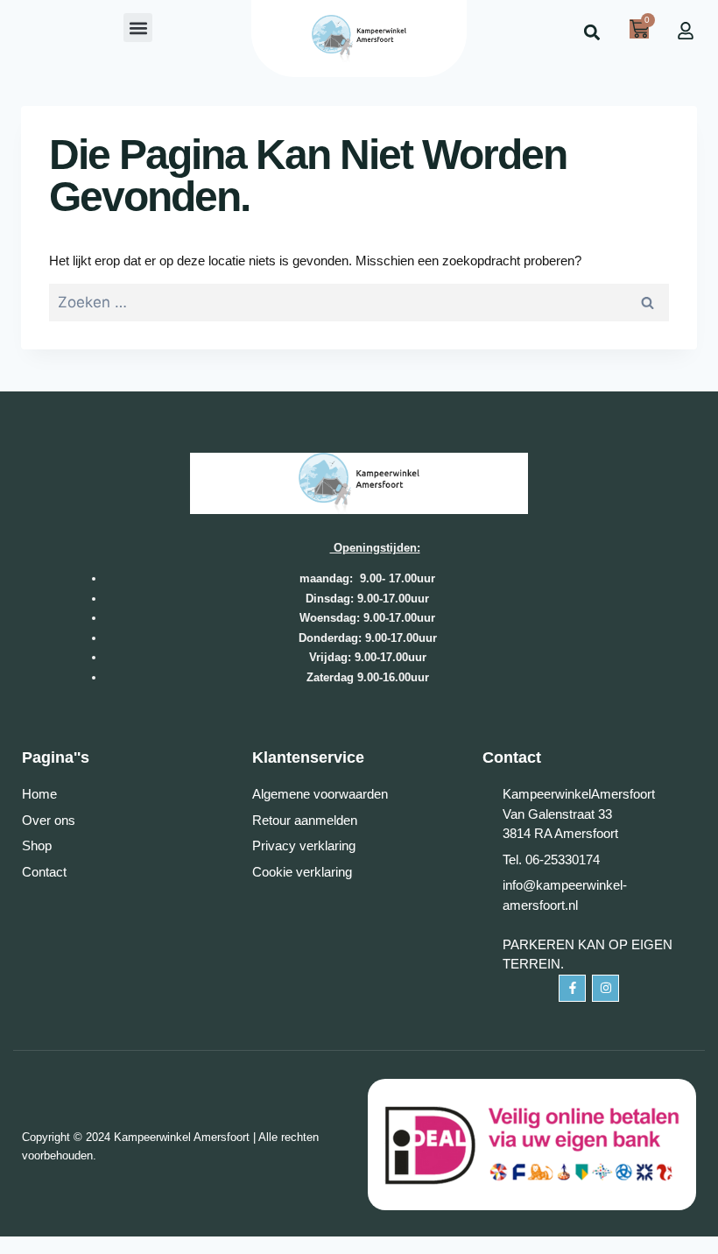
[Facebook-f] (572, 988)
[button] (137, 27)
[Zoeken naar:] (359, 302)
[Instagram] (605, 988)
